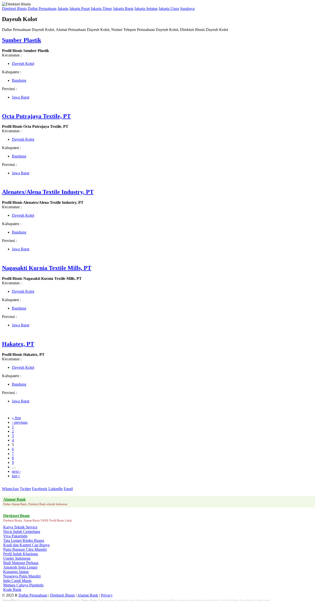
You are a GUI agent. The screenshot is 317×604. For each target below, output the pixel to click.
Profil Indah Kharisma (20, 554)
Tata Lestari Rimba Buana (23, 540)
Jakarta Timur (101, 8)
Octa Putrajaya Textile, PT (36, 116)
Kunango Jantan (16, 572)
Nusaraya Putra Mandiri (22, 576)
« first (16, 418)
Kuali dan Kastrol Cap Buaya (26, 545)
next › (16, 471)
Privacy (107, 595)
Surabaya (187, 8)
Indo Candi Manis (17, 580)
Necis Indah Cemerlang (21, 531)
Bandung (19, 80)
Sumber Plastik (21, 40)
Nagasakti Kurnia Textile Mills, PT (46, 268)
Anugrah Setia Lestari (20, 567)
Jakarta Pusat (79, 8)
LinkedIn (55, 489)
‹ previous (19, 422)
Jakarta (62, 8)
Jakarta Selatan (146, 8)
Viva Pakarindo (15, 536)
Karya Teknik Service (20, 527)
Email (68, 489)
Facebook (39, 489)
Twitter (25, 489)
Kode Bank (12, 589)
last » (16, 476)
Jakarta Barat (123, 8)
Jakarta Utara (168, 8)
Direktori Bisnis (14, 8)
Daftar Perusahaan (42, 8)
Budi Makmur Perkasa (20, 563)
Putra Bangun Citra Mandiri (25, 549)
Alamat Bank (87, 595)
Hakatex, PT (18, 344)
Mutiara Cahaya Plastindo (23, 585)
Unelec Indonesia (16, 558)
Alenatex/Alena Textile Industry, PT (48, 192)
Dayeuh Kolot (23, 63)
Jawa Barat (20, 97)
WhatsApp (10, 489)
